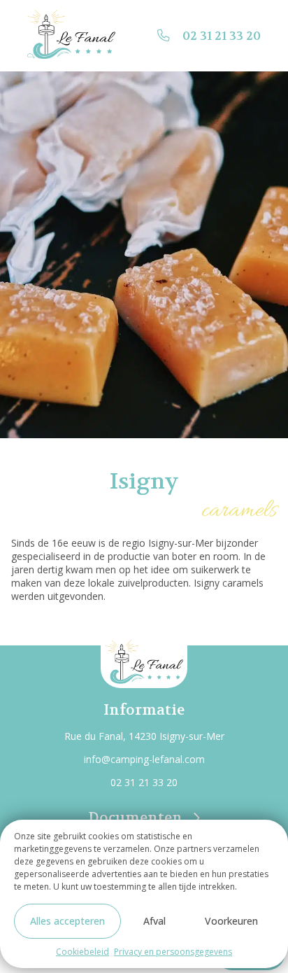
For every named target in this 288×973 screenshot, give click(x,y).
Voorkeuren (231, 920)
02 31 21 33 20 (221, 36)
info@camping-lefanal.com (144, 759)
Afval (154, 920)
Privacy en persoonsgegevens (173, 952)
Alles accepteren (67, 920)
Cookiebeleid (82, 952)
